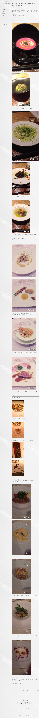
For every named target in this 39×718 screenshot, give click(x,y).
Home (19, 711)
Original (3, 15)
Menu (3, 11)
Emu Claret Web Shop (16, 682)
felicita (14, 243)
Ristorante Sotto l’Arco (17, 20)
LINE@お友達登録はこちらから (17, 683)
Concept (4, 9)
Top (2, 7)
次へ (38, 690)
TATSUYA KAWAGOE (18, 397)
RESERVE (25, 708)
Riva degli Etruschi (16, 481)
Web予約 (6, 21)
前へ (12, 690)
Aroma (3, 18)
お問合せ (6, 24)
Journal (3, 13)
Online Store (30, 711)
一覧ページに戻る (25, 690)
